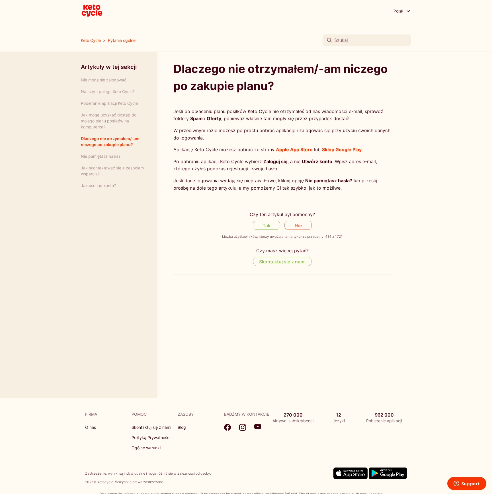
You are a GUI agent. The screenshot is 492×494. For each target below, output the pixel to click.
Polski (399, 11)
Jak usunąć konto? (98, 185)
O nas (90, 427)
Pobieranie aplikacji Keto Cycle (109, 103)
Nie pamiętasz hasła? (100, 156)
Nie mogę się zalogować (103, 79)
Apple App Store (294, 149)
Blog (182, 427)
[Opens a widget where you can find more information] (466, 484)
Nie (298, 225)
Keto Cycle (91, 40)
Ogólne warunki (146, 447)
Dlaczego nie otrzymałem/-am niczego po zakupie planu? (110, 141)
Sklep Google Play (342, 149)
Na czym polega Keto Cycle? (108, 91)
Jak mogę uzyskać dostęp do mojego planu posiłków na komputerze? (108, 120)
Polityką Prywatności (151, 437)
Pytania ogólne (122, 40)
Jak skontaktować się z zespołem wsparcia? (112, 170)
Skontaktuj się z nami (282, 262)
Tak (266, 225)
